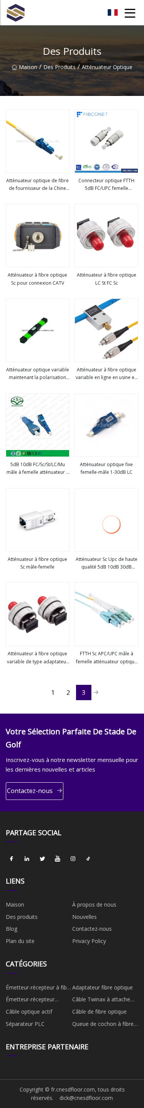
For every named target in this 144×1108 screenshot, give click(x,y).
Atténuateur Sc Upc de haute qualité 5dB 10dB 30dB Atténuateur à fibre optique (106, 563)
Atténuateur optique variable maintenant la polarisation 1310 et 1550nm (37, 374)
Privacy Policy (89, 941)
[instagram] (73, 858)
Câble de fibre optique (99, 1011)
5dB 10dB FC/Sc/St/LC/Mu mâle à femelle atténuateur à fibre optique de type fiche (38, 469)
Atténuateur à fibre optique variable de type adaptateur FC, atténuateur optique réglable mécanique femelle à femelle (37, 658)
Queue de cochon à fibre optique (103, 1025)
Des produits (59, 67)
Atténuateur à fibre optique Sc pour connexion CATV (37, 279)
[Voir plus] (38, 141)
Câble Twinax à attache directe (101, 1001)
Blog (11, 928)
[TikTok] (88, 858)
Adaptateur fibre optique (102, 987)
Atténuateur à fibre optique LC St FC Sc (106, 279)
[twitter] (42, 858)
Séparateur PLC (25, 1023)
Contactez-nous (30, 790)
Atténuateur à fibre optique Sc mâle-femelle (37, 563)
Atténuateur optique (107, 67)
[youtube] (57, 858)
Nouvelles (84, 916)
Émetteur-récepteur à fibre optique (39, 989)
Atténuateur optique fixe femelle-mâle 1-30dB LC (106, 468)
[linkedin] (27, 858)
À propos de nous (94, 904)
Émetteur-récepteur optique (30, 1001)
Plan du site (20, 941)
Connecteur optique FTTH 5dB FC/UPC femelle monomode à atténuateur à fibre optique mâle (106, 185)
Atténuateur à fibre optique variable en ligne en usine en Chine (106, 374)
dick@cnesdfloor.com (86, 1097)
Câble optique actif (29, 1011)
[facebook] (11, 858)
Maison (28, 67)
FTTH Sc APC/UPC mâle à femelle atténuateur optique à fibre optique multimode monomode (106, 658)
